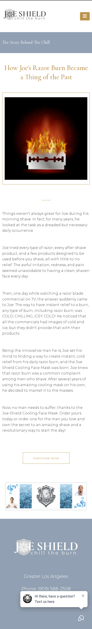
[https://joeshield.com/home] (24, 16)
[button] (85, 16)
